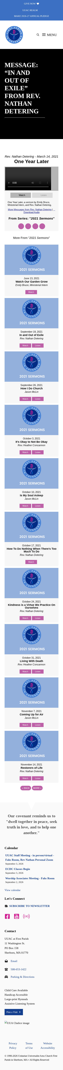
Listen (44, 195)
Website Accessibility (48, 1045)
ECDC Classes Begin (17, 869)
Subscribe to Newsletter (29, 906)
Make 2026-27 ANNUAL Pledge (31, 16)
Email (14, 961)
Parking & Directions (22, 976)
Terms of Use (29, 1045)
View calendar (12, 890)
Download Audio (32, 212)
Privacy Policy (13, 1045)
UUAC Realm (30, 10)
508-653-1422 (18, 969)
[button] (38, 35)
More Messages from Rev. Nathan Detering (30, 209)
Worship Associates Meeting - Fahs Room (29, 878)
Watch (22, 195)
